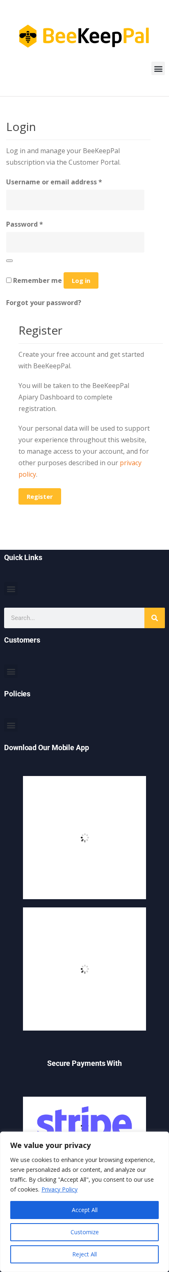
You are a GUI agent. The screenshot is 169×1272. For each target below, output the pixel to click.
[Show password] (9, 260)
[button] (158, 68)
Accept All (85, 1210)
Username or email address (54, 181)
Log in (81, 280)
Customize (85, 1232)
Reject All (84, 1254)
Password (24, 224)
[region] (84, 1202)
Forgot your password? (43, 302)
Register (40, 496)
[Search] (154, 618)
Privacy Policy (59, 1189)
